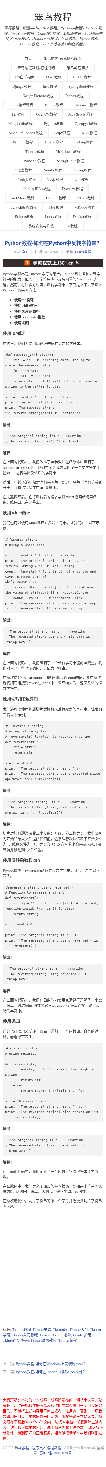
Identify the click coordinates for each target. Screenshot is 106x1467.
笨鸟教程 (53, 17)
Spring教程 (82, 170)
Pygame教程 (53, 123)
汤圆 (24, 251)
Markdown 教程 (68, 151)
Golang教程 (84, 142)
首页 (28, 58)
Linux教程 (53, 216)
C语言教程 (23, 170)
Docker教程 (82, 216)
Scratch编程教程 (24, 207)
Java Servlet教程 (81, 114)
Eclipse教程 (24, 216)
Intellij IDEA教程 (37, 188)
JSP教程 (18, 114)
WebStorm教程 (22, 197)
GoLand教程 (56, 197)
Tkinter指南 (82, 1334)
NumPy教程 (53, 170)
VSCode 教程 (85, 207)
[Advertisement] (53, 1268)
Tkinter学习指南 (16, 1340)
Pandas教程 (54, 104)
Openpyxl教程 (86, 123)
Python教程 (74, 95)
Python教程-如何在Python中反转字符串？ (53, 243)
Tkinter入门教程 (25, 1334)
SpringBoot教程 (81, 86)
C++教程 (81, 179)
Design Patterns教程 (38, 95)
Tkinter (45, 1334)
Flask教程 (54, 76)
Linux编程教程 (21, 104)
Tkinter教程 (34, 151)
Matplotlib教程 (20, 123)
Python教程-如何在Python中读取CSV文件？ (51, 1371)
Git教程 (72, 225)
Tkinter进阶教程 (44, 1340)
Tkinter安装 (42, 1329)
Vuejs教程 (55, 179)
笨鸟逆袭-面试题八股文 (62, 58)
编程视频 (55, 207)
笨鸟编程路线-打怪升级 (36, 67)
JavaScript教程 (33, 160)
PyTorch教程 (23, 142)
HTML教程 (82, 76)
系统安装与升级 (41, 225)
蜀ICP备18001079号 (55, 1452)
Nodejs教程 (27, 179)
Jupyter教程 (53, 142)
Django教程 (21, 86)
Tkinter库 (60, 1329)
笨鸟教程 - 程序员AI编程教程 (37, 1447)
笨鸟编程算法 (78, 67)
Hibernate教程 (86, 104)
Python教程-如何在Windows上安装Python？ (51, 1363)
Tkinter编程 (67, 1340)
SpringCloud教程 (70, 160)
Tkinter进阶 (61, 1334)
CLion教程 (86, 197)
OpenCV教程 (46, 114)
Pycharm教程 (72, 188)
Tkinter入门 (79, 1329)
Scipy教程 (62, 132)
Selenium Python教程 (26, 132)
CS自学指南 (24, 76)
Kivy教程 (89, 132)
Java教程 (50, 86)
